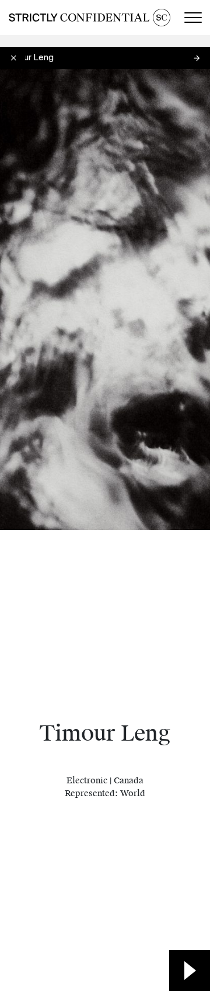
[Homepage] (89, 17)
